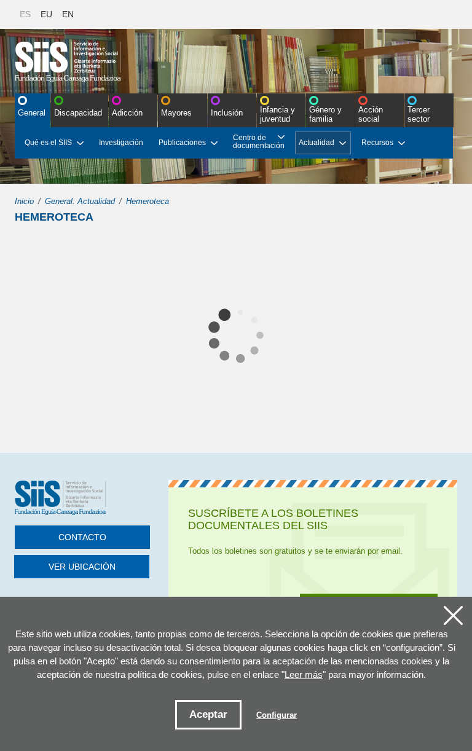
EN (68, 14)
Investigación (121, 142)
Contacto (82, 537)
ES (25, 14)
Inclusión (227, 112)
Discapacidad (78, 112)
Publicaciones (182, 142)
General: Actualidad (80, 201)
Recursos (377, 142)
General (31, 112)
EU (46, 14)
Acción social (370, 114)
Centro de (259, 141)
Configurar (276, 715)
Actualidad (316, 142)
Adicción (127, 112)
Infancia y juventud (277, 114)
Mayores (176, 112)
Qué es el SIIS (48, 142)
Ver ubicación (82, 567)
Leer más (304, 674)
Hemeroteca (147, 201)
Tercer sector (418, 114)
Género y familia (325, 114)
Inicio (24, 201)
